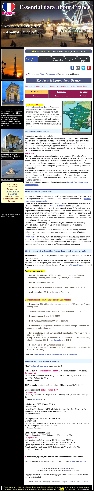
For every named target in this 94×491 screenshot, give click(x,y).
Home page (46, 482)
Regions (65, 482)
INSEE (72, 462)
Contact (85, 482)
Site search (56, 482)
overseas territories (56, 206)
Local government (61, 96)
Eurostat (57, 340)
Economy (36, 96)
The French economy (38, 366)
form (67, 468)
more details (84, 489)
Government (61, 92)
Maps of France (77, 265)
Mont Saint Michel (7, 180)
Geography (83, 92)
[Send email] (79, 69)
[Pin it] (89, 69)
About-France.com (48, 74)
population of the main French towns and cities (56, 354)
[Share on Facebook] (73, 69)
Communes (31, 237)
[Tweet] (84, 69)
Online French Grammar (12, 192)
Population (83, 96)
